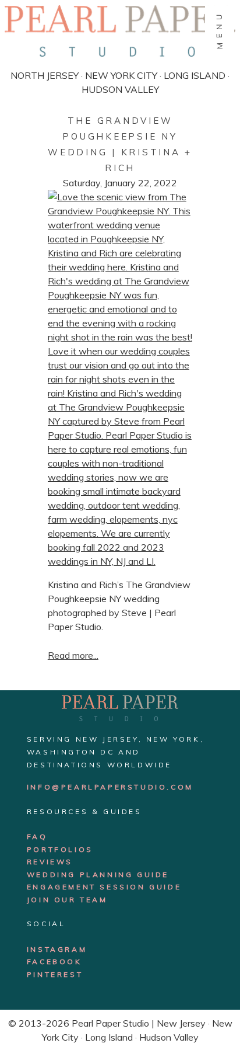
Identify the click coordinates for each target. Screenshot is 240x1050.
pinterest (55, 974)
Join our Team (67, 899)
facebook (54, 961)
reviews (50, 861)
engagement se (70, 886)
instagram (57, 949)
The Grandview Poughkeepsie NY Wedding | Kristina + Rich (120, 144)
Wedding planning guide (98, 874)
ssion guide (147, 886)
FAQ (37, 836)
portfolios (60, 849)
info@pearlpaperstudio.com (110, 787)
